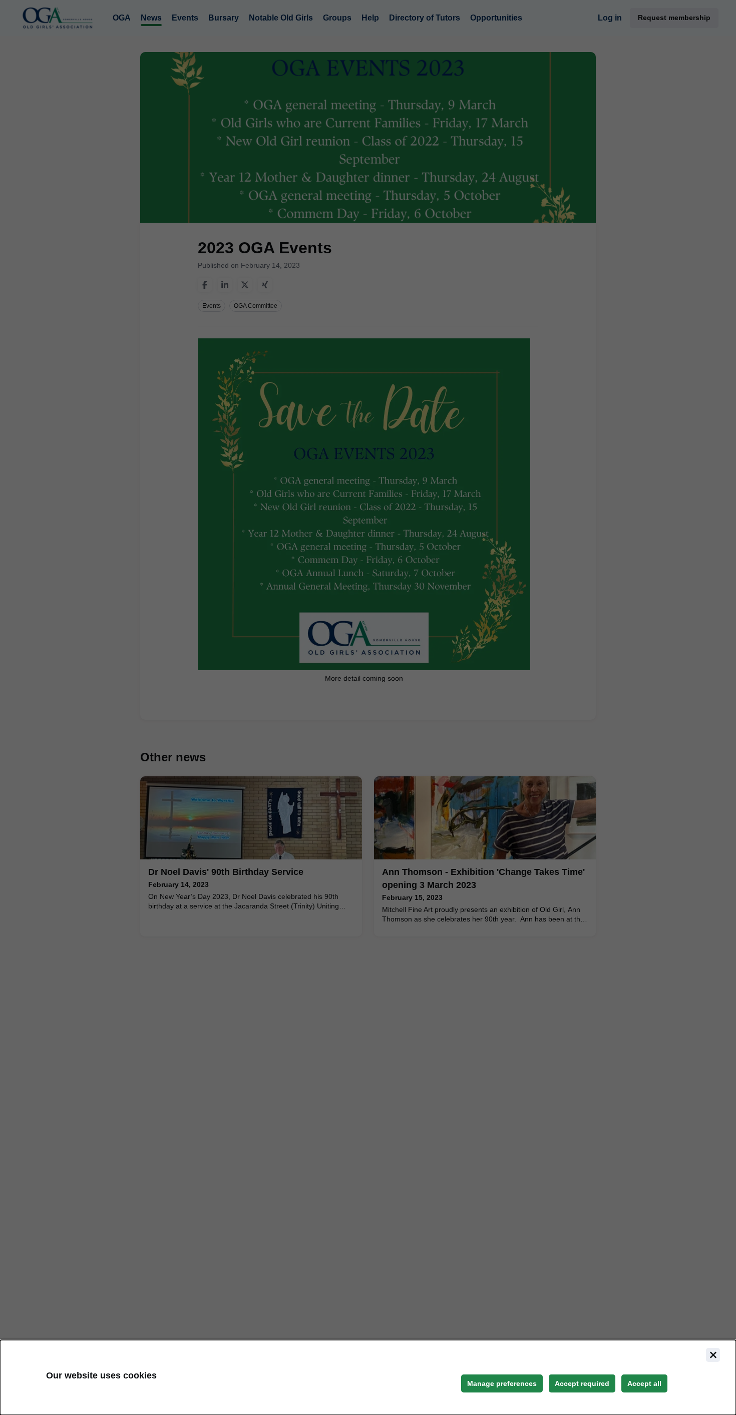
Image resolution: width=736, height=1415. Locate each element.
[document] (368, 1377)
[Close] (713, 1355)
